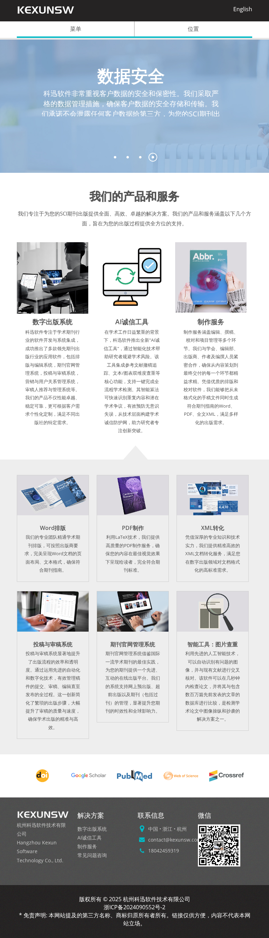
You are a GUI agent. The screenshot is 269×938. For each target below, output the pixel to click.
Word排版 (53, 528)
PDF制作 (133, 528)
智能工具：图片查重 (212, 644)
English (242, 9)
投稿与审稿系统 (53, 644)
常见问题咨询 (92, 855)
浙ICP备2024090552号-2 (134, 907)
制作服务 (211, 321)
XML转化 (212, 528)
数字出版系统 (53, 321)
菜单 (75, 29)
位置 (193, 29)
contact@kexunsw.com (174, 839)
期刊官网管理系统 (132, 644)
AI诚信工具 (132, 321)
